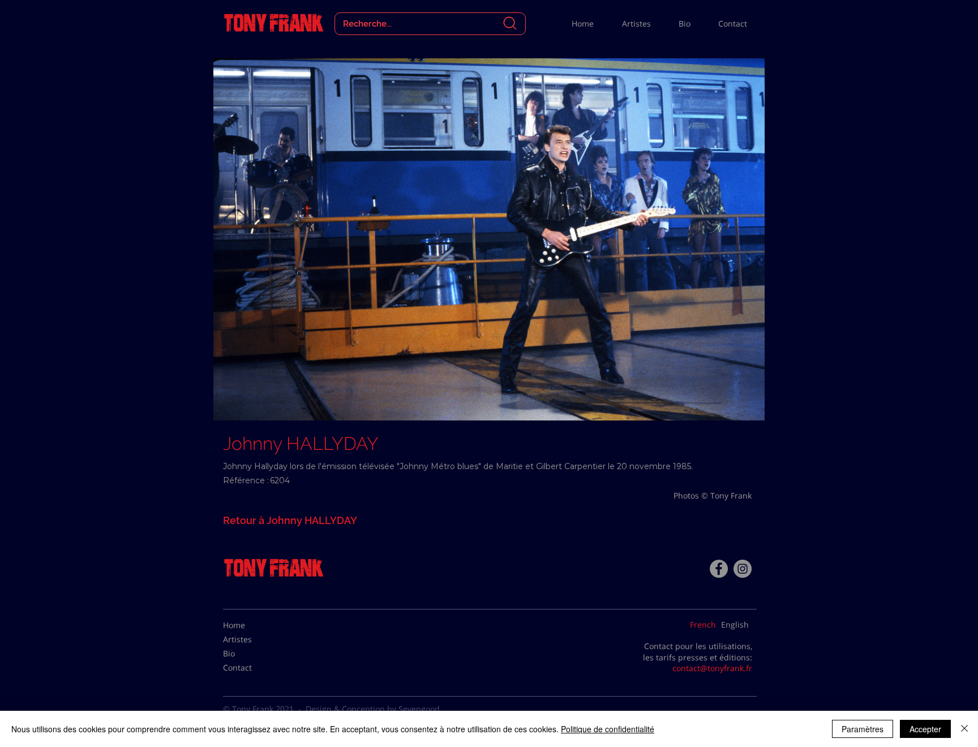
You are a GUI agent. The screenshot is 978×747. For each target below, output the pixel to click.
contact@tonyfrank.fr (712, 668)
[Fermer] (964, 729)
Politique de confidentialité (607, 729)
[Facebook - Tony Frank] (719, 569)
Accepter (925, 729)
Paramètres (862, 729)
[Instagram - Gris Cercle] (743, 569)
